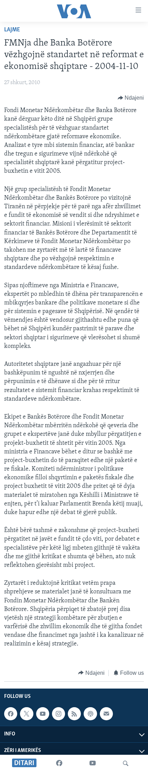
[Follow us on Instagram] (58, 713)
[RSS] (74, 713)
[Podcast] (90, 713)
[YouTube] (92, 763)
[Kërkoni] (125, 763)
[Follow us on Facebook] (10, 713)
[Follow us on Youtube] (42, 713)
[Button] (131, 97)
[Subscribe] (106, 713)
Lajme (12, 30)
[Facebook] (59, 763)
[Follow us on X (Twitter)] (26, 713)
